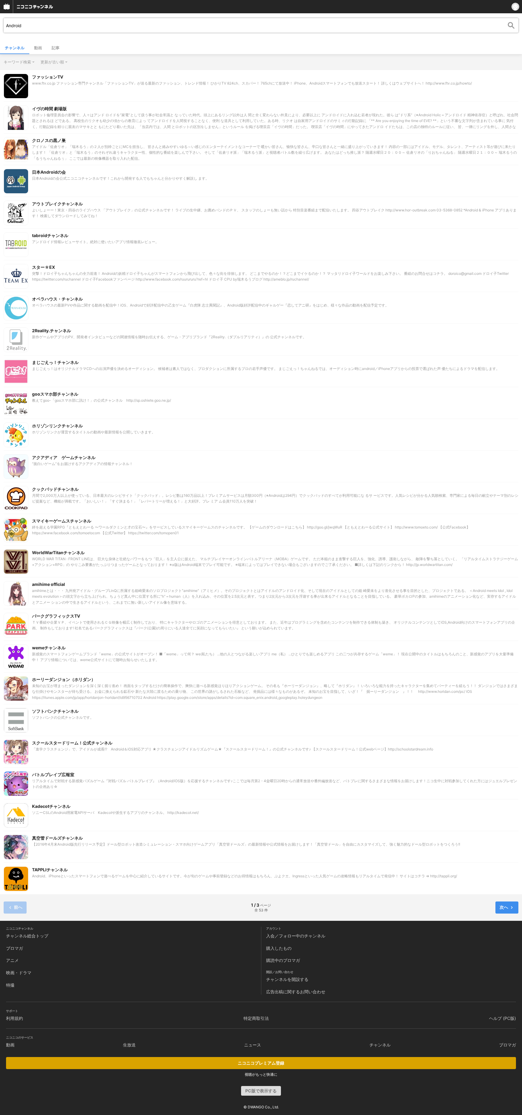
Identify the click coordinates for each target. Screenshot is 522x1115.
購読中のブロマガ (283, 960)
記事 (56, 47)
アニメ (12, 960)
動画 (38, 47)
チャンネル (14, 47)
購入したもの (279, 948)
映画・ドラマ (18, 972)
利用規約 (14, 1018)
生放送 (129, 1044)
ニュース (252, 1044)
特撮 (10, 985)
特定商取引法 (256, 1018)
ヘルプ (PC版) (502, 1018)
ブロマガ (14, 948)
